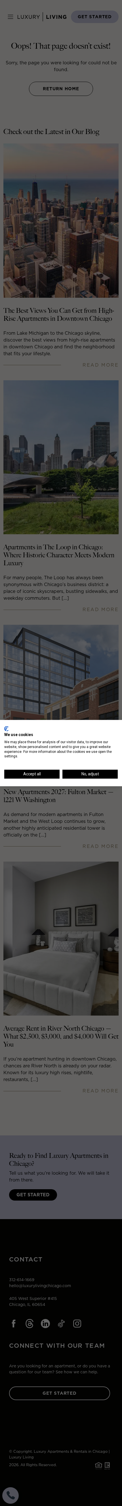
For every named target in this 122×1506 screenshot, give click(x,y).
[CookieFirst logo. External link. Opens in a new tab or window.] (6, 728)
